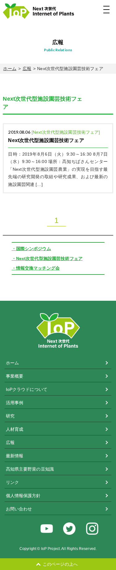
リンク (12, 482)
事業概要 (15, 376)
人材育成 (15, 429)
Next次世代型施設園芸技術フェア (49, 258)
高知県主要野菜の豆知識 (30, 469)
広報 (27, 68)
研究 (10, 415)
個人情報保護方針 (23, 495)
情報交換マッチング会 (38, 268)
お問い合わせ (19, 508)
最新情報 (15, 455)
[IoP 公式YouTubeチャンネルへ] (47, 528)
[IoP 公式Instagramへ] (92, 528)
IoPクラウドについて (27, 389)
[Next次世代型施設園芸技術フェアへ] (58, 158)
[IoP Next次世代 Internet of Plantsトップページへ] (56, 11)
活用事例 (15, 402)
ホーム (9, 68)
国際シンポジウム (33, 248)
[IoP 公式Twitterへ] (69, 528)
